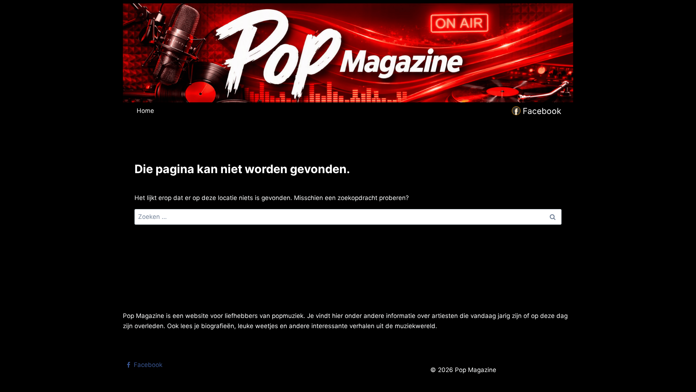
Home (145, 110)
